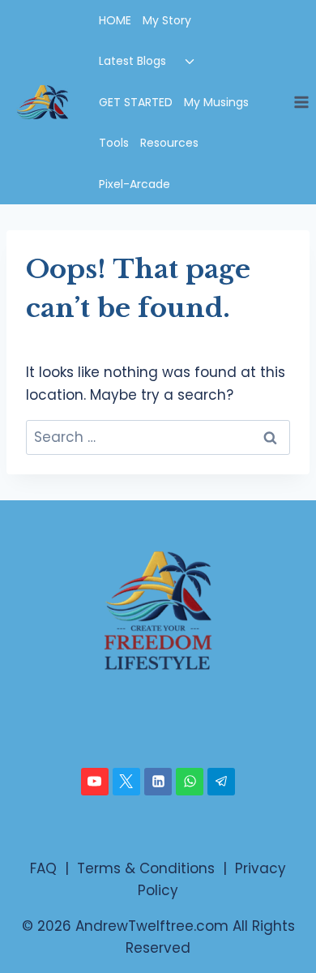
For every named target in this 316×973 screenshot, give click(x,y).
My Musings (216, 102)
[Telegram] (221, 781)
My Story (167, 20)
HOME (115, 20)
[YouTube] (95, 781)
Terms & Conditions (146, 868)
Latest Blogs (132, 61)
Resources (169, 143)
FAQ (43, 868)
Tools (114, 143)
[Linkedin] (158, 781)
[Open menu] (301, 101)
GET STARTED (136, 102)
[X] (126, 781)
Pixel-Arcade (134, 184)
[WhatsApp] (189, 781)
